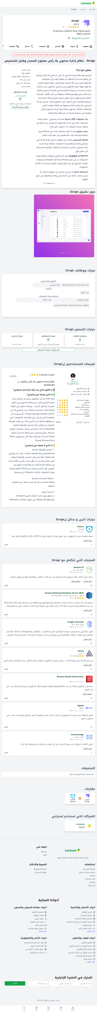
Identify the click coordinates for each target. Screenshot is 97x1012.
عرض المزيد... (90, 931)
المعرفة (92, 882)
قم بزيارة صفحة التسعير (48, 350)
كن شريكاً (91, 885)
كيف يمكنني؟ (90, 879)
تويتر (45, 855)
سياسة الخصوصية (40, 869)
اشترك (15, 983)
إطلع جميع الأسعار (20, 107)
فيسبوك (44, 852)
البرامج (82, 9)
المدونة (92, 876)
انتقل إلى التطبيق (81, 38)
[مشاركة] (69, 38)
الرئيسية (92, 9)
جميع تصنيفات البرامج (87, 872)
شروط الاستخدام (41, 872)
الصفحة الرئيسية (89, 869)
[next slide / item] (64, 225)
